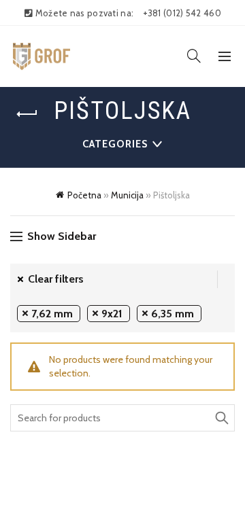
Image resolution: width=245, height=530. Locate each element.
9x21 (111, 313)
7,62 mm (52, 313)
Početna (84, 195)
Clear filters (56, 278)
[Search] (194, 56)
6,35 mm (172, 313)
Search (221, 417)
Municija (127, 195)
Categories (115, 144)
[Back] (27, 114)
